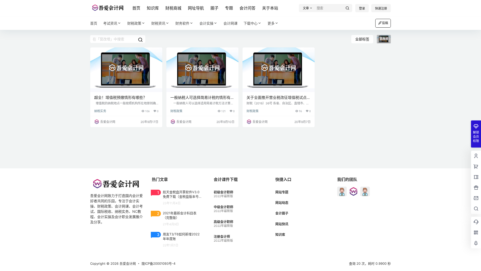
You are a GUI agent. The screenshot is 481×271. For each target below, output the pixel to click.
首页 (136, 8)
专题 (229, 8)
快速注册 (381, 8)
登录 (362, 8)
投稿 (385, 23)
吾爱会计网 (127, 263)
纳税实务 (100, 111)
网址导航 (196, 8)
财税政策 (134, 23)
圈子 (214, 8)
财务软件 (182, 23)
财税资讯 (158, 23)
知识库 (153, 8)
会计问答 (247, 8)
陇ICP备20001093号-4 (158, 263)
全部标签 (362, 39)
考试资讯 (110, 23)
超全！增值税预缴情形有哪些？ (120, 97)
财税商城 (173, 8)
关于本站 (270, 8)
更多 (271, 23)
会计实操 (206, 23)
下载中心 (251, 23)
